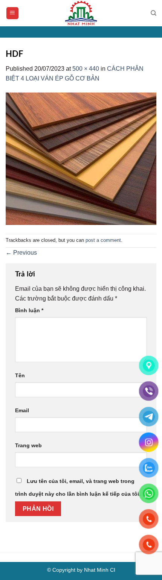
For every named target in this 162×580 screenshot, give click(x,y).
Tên (20, 375)
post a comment (103, 240)
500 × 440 (85, 68)
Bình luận (29, 310)
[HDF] (81, 158)
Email (22, 410)
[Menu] (12, 13)
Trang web (28, 445)
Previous (21, 252)
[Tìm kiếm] (153, 13)
